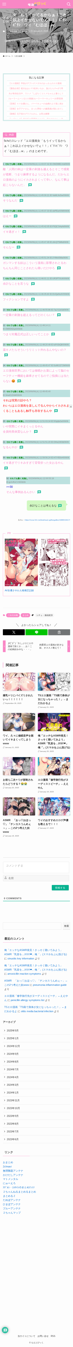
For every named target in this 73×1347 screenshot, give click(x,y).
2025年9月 (13, 1030)
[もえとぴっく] (36, 4)
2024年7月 (13, 1069)
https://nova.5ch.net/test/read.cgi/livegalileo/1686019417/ (47, 520)
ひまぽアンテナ (12, 1204)
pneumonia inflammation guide (50, 984)
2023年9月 (13, 1115)
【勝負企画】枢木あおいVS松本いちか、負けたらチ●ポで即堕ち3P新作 (36, 88)
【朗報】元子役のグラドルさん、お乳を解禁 (29, 114)
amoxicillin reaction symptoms (24, 973)
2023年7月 (13, 1131)
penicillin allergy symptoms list (27, 1000)
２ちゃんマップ (12, 1212)
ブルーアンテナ (12, 1208)
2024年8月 (13, 1061)
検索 (66, 926)
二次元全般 (12, 31)
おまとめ (8, 1162)
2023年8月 (13, 1123)
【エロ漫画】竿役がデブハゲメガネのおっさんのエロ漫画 (35, 83)
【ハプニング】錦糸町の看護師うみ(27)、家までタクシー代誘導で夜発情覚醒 (36, 119)
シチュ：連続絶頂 (44, 615)
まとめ (24, 31)
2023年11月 (13, 1100)
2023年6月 (13, 1139)
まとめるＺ (9, 1195)
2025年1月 (13, 1038)
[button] (14, 632)
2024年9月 (13, 1053)
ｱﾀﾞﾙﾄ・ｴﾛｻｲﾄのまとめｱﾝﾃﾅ (19, 1187)
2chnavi (7, 1166)
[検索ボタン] (69, 4)
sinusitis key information (20, 958)
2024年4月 (13, 1077)
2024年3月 (13, 1084)
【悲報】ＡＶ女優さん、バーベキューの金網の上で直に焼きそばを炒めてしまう (36, 103)
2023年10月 (13, 1108)
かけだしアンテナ (13, 1174)
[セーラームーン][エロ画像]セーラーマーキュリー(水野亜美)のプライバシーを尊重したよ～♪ (36, 98)
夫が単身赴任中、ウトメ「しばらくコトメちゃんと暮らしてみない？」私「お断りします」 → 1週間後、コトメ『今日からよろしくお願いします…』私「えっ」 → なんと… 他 (36, 93)
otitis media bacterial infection (37, 1011)
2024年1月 (13, 1092)
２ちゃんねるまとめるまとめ (19, 1191)
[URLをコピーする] (59, 632)
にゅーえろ (9, 1183)
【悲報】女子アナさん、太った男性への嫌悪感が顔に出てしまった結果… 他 (36, 109)
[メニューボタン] (4, 4)
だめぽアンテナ (12, 1200)
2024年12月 (13, 1046)
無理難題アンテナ (13, 1170)
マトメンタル (10, 1179)
